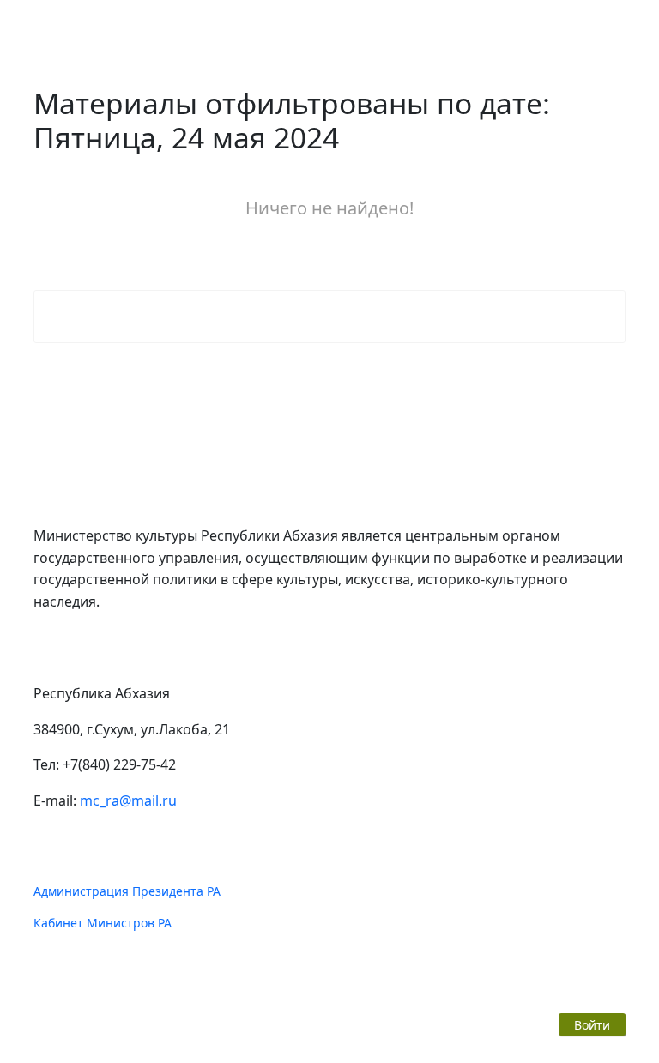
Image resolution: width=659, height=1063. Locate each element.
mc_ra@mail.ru (128, 800)
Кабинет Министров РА (102, 923)
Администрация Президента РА (127, 891)
